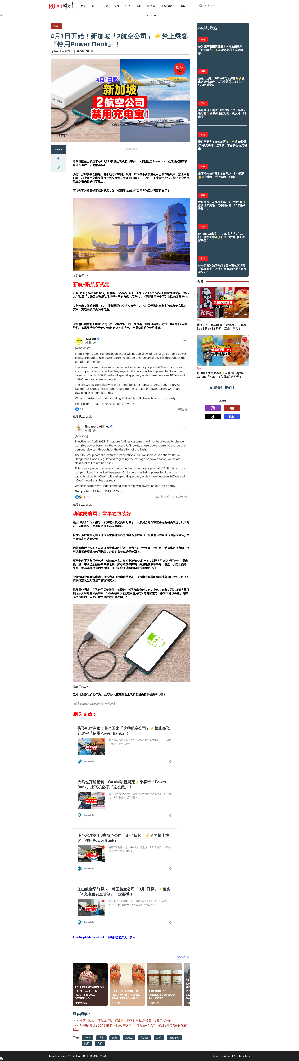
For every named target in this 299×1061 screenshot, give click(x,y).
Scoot (87, 1037)
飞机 (100, 1043)
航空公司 (174, 1037)
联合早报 (86, 522)
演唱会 (151, 5)
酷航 (86, 1043)
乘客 (101, 1037)
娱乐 (94, 5)
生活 (127, 5)
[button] (58, 158)
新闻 (83, 5)
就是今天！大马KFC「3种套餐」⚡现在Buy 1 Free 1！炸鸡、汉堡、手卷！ (221, 326)
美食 (116, 5)
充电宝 (129, 1037)
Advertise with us (242, 1056)
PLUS (181, 5)
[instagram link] (213, 408)
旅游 (105, 5)
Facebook (85, 416)
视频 (139, 5)
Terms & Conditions (222, 1056)
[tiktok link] (213, 416)
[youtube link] (232, 408)
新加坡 (144, 1037)
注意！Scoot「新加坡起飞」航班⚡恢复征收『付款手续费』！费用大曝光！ (126, 1020)
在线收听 (166, 5)
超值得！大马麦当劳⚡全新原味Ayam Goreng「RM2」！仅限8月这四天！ (220, 375)
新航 (158, 1037)
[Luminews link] (232, 416)
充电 (114, 1037)
